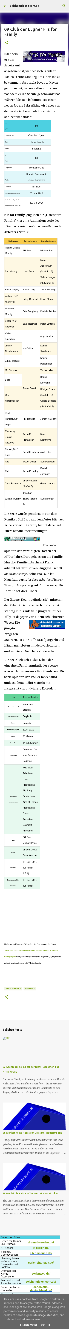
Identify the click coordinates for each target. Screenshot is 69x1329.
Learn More (29, 1325)
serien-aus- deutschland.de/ (41, 1288)
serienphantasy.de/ (41, 1262)
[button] (6, 42)
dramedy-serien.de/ (41, 1242)
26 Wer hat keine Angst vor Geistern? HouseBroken (32, 1132)
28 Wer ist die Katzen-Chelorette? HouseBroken (30, 1193)
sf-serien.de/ (41, 1247)
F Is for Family (13, 988)
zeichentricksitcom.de (24, 5)
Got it (45, 1325)
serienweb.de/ (41, 1273)
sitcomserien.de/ (41, 1253)
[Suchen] (64, 5)
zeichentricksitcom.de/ (41, 1281)
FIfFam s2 (30, 988)
